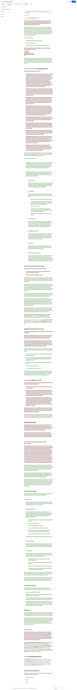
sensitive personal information (38, 504)
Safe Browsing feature (29, 595)
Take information (28, 368)
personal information (29, 75)
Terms (27, 688)
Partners (2, 14)
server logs (47, 195)
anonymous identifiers (32, 258)
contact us (49, 48)
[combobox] (59, 688)
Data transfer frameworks (5, 9)
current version (46, 11)
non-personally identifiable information (39, 572)
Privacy (24, 688)
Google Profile (33, 167)
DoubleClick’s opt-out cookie (41, 345)
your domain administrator (40, 84)
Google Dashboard (33, 331)
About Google (19, 688)
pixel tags (49, 298)
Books (27, 679)
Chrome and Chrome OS (30, 677)
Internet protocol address (35, 206)
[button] (70, 2)
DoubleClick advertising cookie (34, 340)
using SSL (38, 592)
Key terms (3, 11)
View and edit (28, 357)
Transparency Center (33, 688)
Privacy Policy (3, 6)
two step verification (33, 594)
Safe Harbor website (36, 639)
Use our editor (28, 362)
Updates (2, 16)
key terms (48, 59)
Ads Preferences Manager (33, 344)
